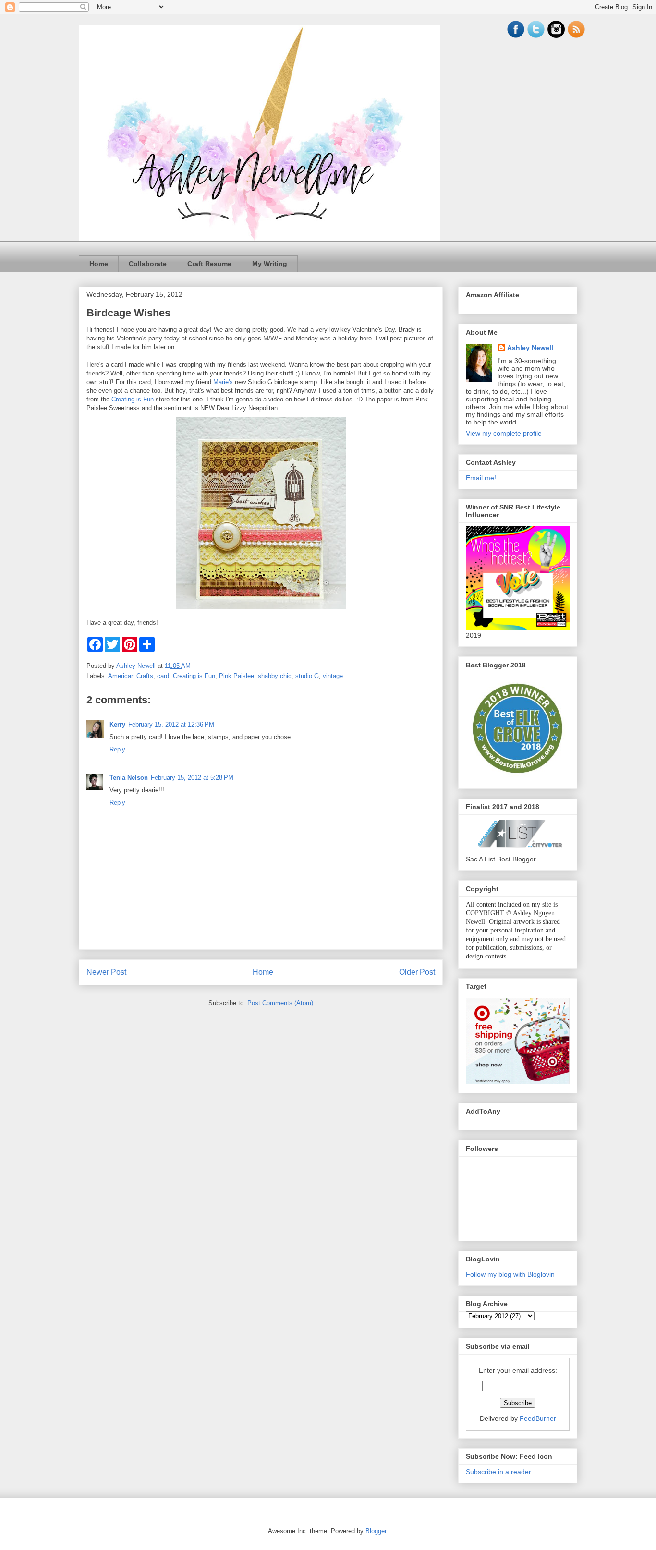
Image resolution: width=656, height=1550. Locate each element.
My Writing (269, 263)
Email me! (481, 478)
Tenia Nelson (128, 777)
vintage (333, 675)
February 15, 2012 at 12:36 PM (171, 724)
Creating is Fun (132, 399)
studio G (307, 675)
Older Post (417, 972)
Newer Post (106, 972)
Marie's (223, 382)
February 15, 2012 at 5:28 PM (192, 777)
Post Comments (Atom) (280, 1002)
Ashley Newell (530, 347)
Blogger (375, 1531)
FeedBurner (538, 1418)
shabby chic (275, 675)
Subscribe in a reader (498, 1472)
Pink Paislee (236, 675)
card (163, 675)
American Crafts (130, 675)
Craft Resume (209, 263)
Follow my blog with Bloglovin (510, 1274)
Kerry (117, 724)
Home (98, 263)
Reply (117, 749)
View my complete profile (504, 433)
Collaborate (148, 263)
